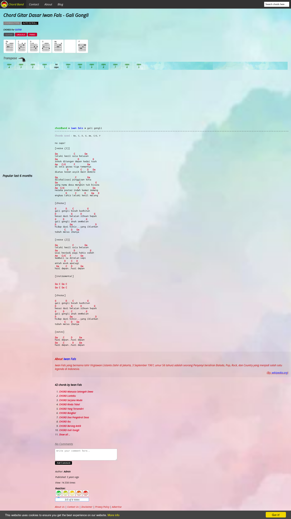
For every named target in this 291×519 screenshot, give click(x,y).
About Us (59, 506)
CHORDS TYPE (12, 23)
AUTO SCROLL (30, 23)
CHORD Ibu (65, 421)
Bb (33, 66)
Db (68, 66)
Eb (92, 66)
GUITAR (9, 35)
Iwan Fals (77, 128)
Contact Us (73, 506)
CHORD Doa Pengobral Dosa (74, 417)
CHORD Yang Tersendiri (71, 408)
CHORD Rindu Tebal (69, 404)
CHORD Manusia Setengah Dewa (76, 391)
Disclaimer (86, 506)
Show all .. (64, 434)
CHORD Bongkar (67, 413)
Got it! (276, 515)
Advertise (117, 506)
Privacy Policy (102, 506)
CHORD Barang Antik (70, 425)
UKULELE (21, 35)
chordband (61, 128)
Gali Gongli (94, 128)
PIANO (32, 35)
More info (113, 515)
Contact (34, 4)
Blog (60, 4)
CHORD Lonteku (67, 395)
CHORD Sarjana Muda (70, 400)
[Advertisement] (172, 100)
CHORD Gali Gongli (69, 430)
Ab (9, 66)
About (48, 4)
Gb (127, 66)
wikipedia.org (279, 372)
